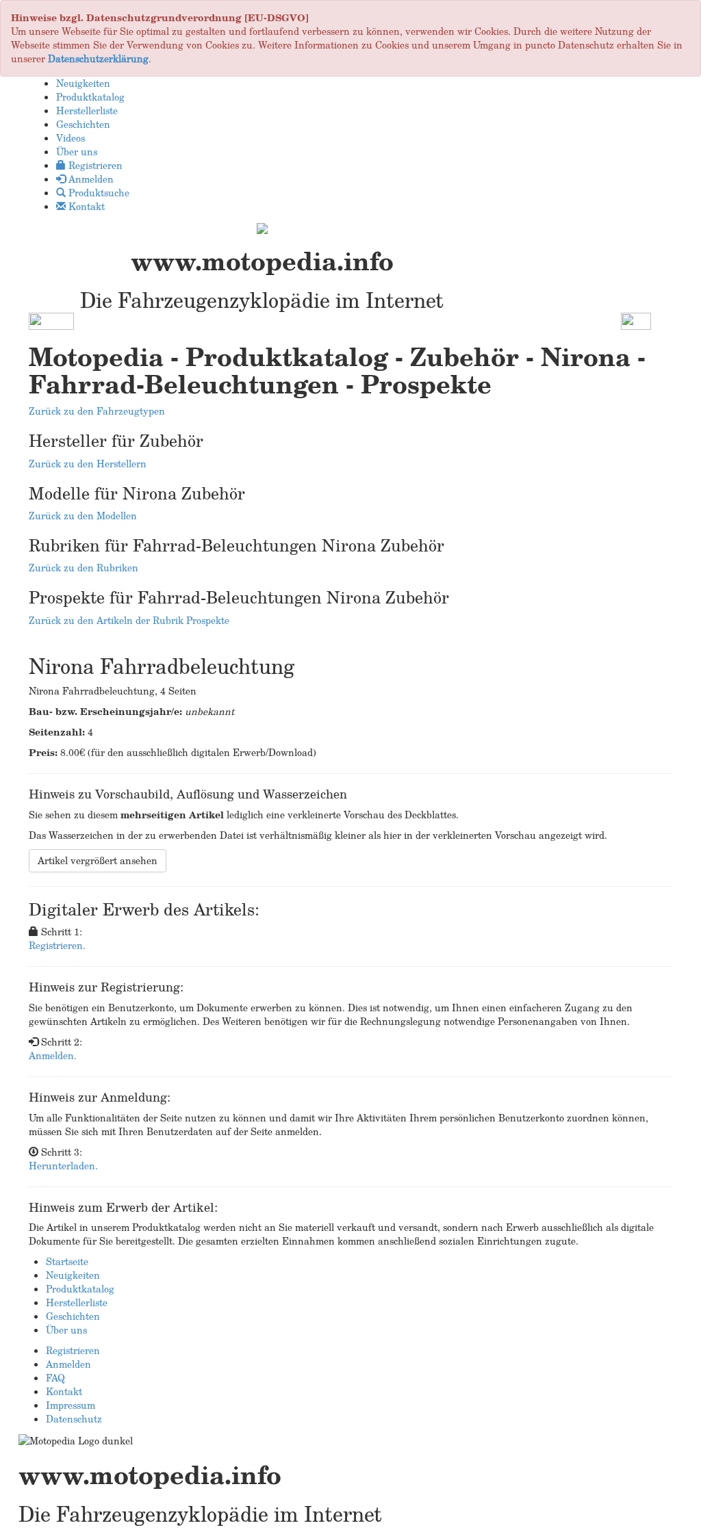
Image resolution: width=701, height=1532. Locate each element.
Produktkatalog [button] (90, 97)
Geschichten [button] (83, 124)
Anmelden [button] (90, 179)
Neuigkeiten (73, 1275)
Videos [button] (70, 138)
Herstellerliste (76, 1302)
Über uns (66, 1330)
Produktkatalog (80, 1289)
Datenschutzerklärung (98, 58)
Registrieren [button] (94, 165)
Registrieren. (57, 945)
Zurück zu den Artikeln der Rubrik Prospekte (129, 620)
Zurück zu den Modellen (83, 515)
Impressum (70, 1405)
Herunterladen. (63, 1165)
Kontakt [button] (85, 206)
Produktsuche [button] (97, 192)
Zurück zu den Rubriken (83, 567)
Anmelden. (53, 1055)
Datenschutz (74, 1419)
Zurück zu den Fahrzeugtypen (97, 411)
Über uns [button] (76, 151)
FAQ (55, 1378)
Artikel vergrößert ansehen (97, 860)
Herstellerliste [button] (87, 110)
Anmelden (68, 1364)
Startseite (67, 1261)
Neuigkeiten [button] (83, 83)
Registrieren (73, 1350)
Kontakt (64, 1391)
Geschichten (73, 1316)
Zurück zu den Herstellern (87, 463)
